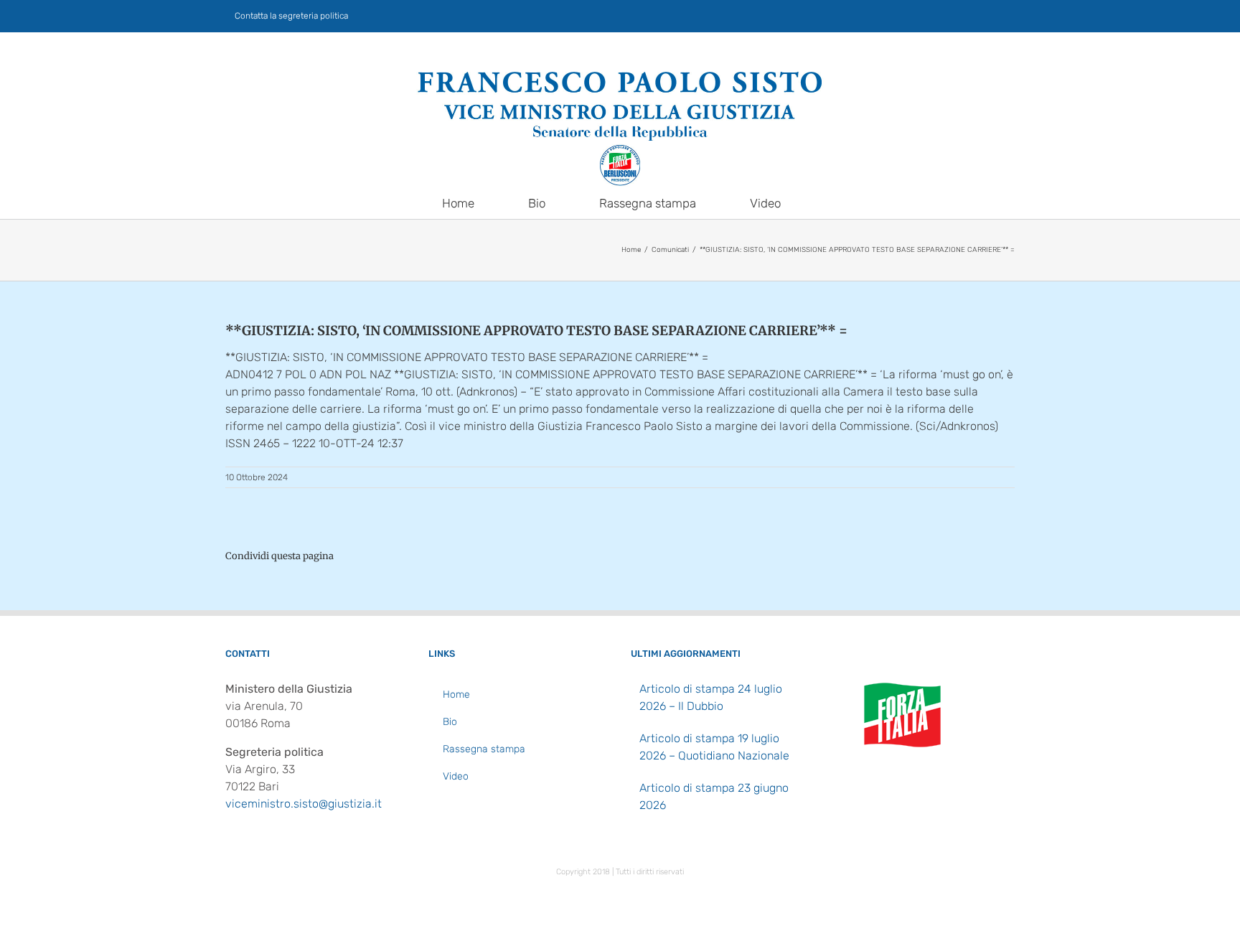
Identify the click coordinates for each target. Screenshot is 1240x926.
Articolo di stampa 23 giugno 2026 (714, 796)
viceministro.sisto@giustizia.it (303, 803)
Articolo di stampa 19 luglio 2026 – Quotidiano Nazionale (714, 746)
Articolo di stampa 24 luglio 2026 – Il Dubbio (710, 697)
